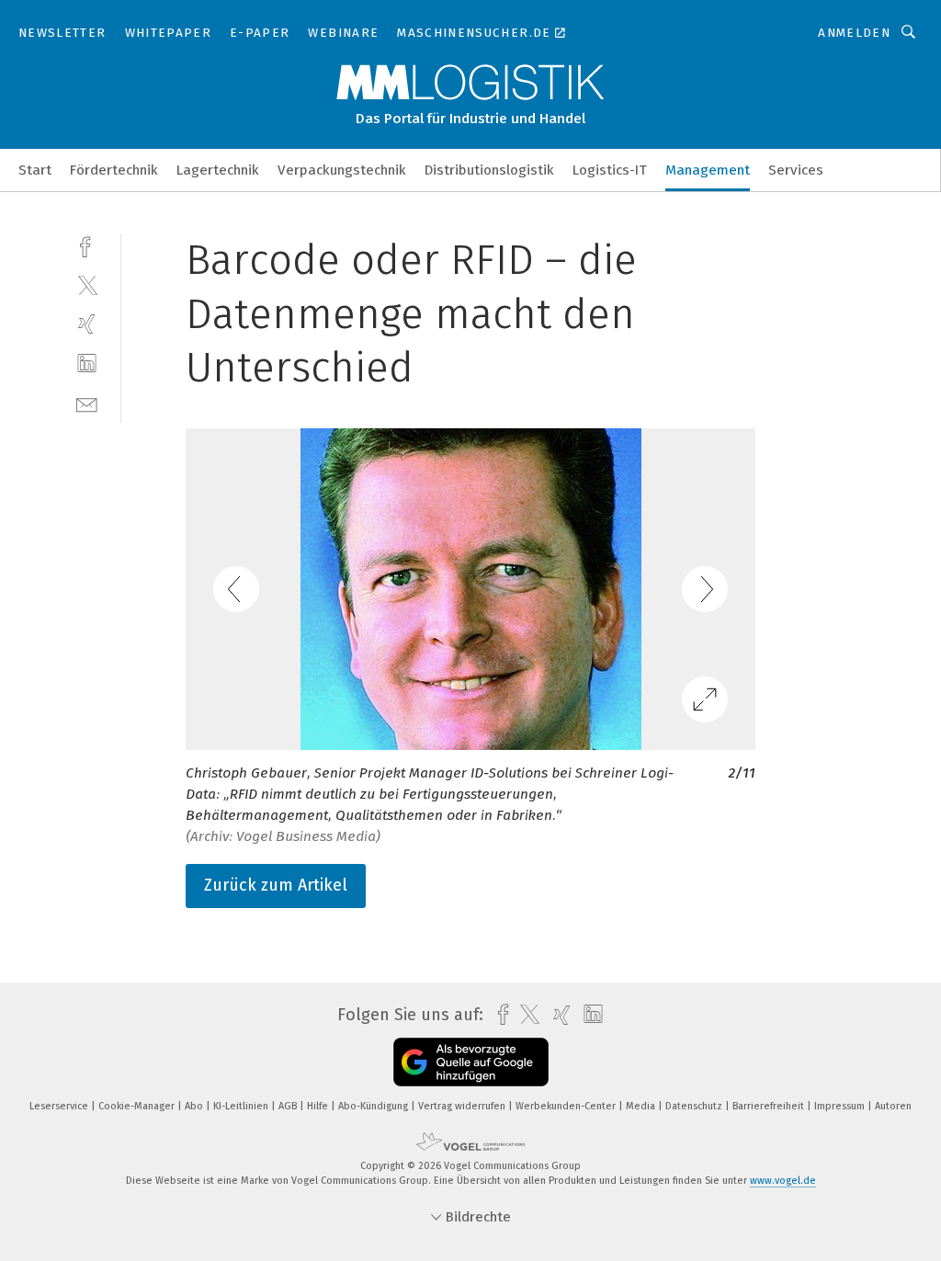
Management (707, 170)
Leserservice (60, 1106)
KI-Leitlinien (242, 1106)
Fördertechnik (114, 170)
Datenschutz (695, 1106)
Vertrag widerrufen (463, 1106)
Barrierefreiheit (769, 1106)
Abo (195, 1106)
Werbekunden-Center (567, 1106)
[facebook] (86, 244)
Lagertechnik (217, 170)
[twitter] (86, 284)
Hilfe (319, 1106)
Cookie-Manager (137, 1106)
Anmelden (854, 32)
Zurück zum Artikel (275, 885)
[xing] (86, 323)
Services (795, 170)
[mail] (86, 403)
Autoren (893, 1106)
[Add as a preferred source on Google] (471, 1062)
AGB (289, 1106)
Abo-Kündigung (374, 1106)
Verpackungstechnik (342, 170)
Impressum (840, 1106)
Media (642, 1106)
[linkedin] (86, 363)
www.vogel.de (783, 1181)
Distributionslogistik (489, 170)
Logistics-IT (610, 170)
